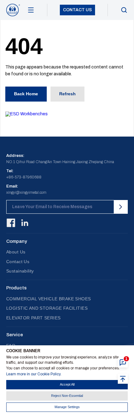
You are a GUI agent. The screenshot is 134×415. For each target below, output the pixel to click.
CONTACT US (77, 10)
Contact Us (17, 261)
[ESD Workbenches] (67, 114)
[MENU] (31, 10)
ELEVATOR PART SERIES (33, 317)
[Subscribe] (120, 206)
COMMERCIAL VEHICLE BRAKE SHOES (48, 298)
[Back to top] (123, 379)
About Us (15, 251)
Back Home (26, 93)
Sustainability (20, 270)
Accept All (67, 384)
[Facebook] (11, 223)
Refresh (67, 93)
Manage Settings (67, 407)
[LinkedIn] (24, 223)
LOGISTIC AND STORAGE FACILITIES (47, 308)
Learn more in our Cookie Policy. (33, 374)
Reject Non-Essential (67, 396)
